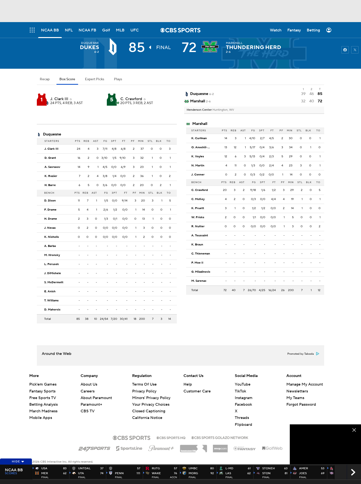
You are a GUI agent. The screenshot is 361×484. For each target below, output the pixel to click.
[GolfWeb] (272, 448)
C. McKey (198, 199)
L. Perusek (51, 264)
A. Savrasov (52, 167)
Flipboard (243, 424)
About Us (89, 384)
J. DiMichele (52, 273)
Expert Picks (94, 79)
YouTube (242, 384)
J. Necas (50, 228)
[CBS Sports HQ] (170, 437)
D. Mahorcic (52, 309)
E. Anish (50, 291)
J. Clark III (59, 98)
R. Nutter (198, 226)
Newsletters (297, 391)
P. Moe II (197, 262)
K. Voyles (197, 156)
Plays (118, 79)
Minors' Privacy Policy (151, 397)
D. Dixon (50, 200)
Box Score (67, 79)
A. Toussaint (199, 235)
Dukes (89, 47)
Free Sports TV (42, 397)
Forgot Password (301, 404)
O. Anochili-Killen (202, 147)
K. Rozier (50, 176)
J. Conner (198, 174)
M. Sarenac (198, 281)
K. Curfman (199, 138)
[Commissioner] (193, 446)
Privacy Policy (144, 391)
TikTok (240, 391)
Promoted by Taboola (300, 354)
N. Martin (197, 165)
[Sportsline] (129, 447)
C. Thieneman (200, 253)
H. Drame (50, 218)
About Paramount (96, 397)
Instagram (243, 397)
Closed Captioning (148, 411)
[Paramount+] (161, 447)
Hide (16, 461)
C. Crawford (131, 98)
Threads (242, 417)
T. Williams (51, 300)
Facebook (243, 404)
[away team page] (114, 46)
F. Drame (50, 209)
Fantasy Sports (42, 391)
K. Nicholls (51, 237)
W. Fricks (197, 217)
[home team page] (211, 46)
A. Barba (50, 246)
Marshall (234, 43)
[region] (325, 444)
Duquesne (90, 43)
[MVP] (220, 446)
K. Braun (197, 244)
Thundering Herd (253, 47)
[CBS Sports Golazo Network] (219, 437)
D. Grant (50, 158)
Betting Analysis (43, 404)
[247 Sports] (94, 447)
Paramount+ (91, 404)
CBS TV (88, 411)
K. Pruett (197, 208)
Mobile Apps (40, 417)
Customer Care (197, 391)
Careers (88, 391)
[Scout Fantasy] (245, 448)
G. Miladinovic (200, 271)
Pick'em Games (42, 384)
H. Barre (50, 185)
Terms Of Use (144, 384)
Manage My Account (304, 384)
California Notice (147, 417)
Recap (45, 79)
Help (187, 384)
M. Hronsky (52, 255)
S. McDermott (53, 282)
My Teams (295, 397)
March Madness (43, 411)
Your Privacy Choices (150, 404)
